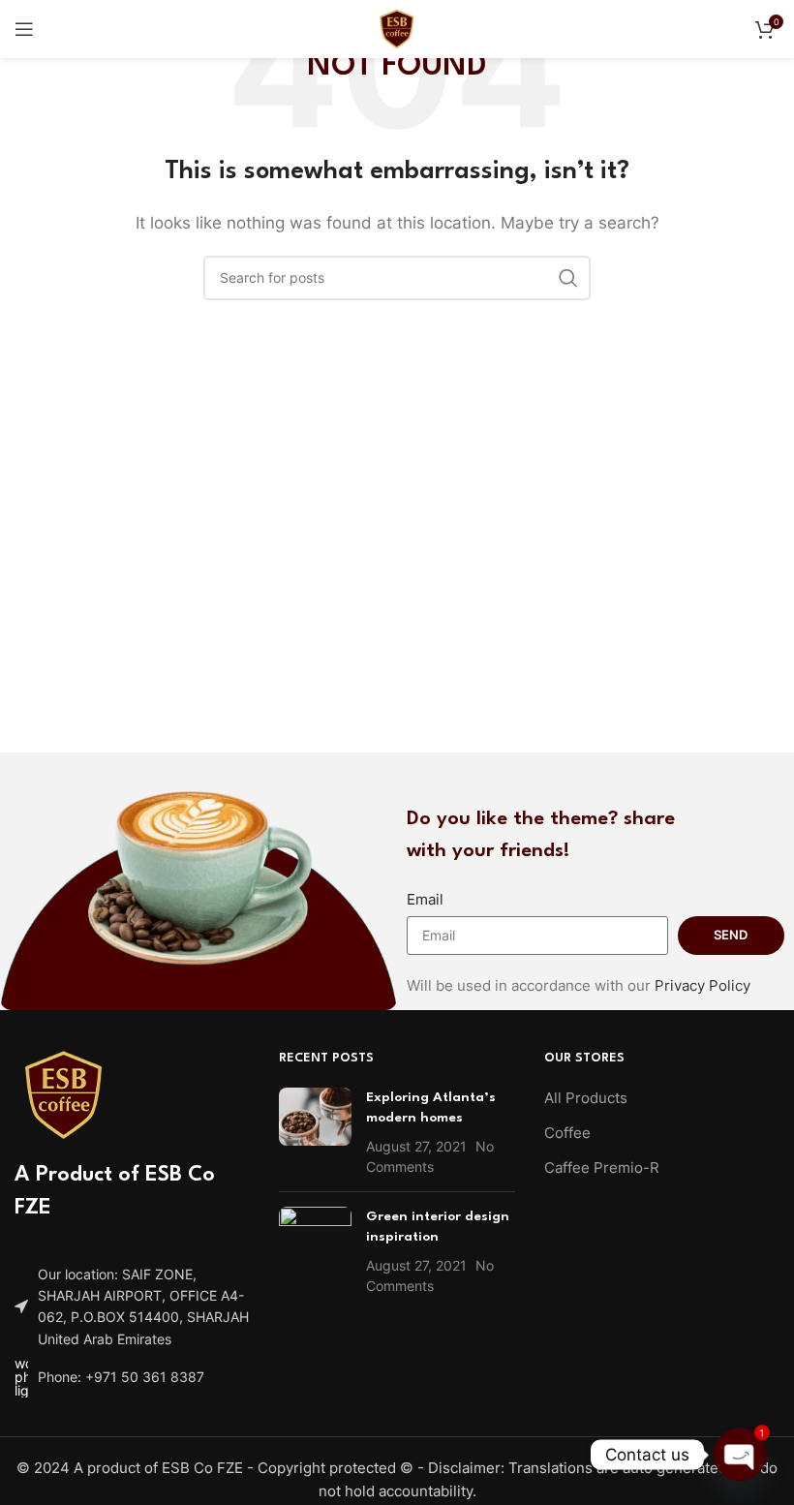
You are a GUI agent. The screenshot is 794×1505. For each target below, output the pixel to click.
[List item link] (132, 1377)
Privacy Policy (702, 985)
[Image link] (63, 1093)
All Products (585, 1098)
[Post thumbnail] (315, 1132)
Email (425, 899)
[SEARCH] (568, 278)
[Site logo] (397, 27)
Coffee (567, 1132)
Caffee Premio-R (601, 1167)
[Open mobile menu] (24, 29)
